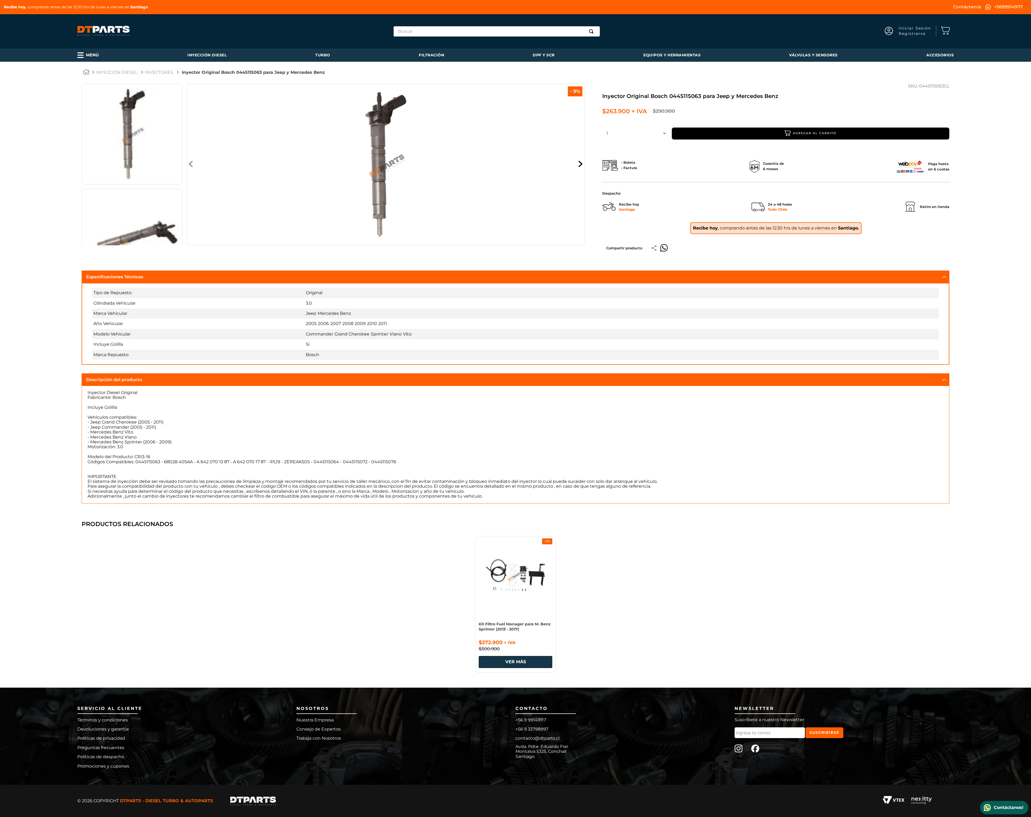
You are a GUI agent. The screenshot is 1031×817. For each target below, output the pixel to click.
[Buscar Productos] (592, 31)
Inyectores (159, 72)
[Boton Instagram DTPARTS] (739, 749)
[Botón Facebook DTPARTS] (755, 749)
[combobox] (497, 31)
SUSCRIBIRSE (824, 732)
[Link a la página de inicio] (86, 72)
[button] (88, 55)
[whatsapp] (664, 248)
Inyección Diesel (116, 72)
